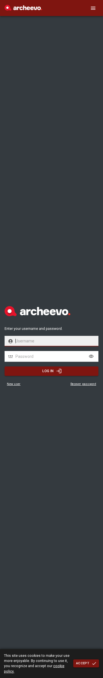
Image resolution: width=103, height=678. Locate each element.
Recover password (83, 384)
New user (13, 384)
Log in (48, 371)
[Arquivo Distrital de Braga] (23, 9)
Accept (82, 663)
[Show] (91, 356)
